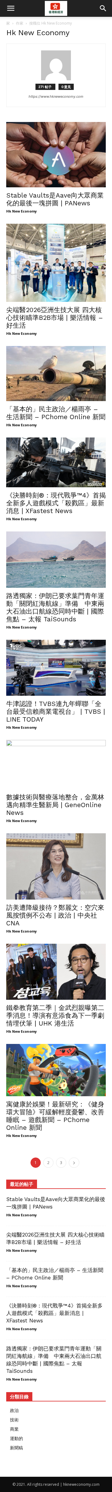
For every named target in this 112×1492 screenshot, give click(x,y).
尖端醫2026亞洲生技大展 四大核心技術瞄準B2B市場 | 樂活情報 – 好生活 (54, 317)
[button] (103, 8)
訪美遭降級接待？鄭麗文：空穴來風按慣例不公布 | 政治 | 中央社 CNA (55, 915)
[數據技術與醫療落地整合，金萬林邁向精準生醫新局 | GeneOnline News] (56, 764)
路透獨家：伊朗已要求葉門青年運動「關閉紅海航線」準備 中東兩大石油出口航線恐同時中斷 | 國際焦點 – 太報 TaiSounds (55, 607)
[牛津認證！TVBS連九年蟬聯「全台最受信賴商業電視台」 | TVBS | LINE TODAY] (56, 668)
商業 (14, 1429)
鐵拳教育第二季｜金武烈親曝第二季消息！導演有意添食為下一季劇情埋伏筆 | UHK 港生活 (55, 1015)
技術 (14, 1420)
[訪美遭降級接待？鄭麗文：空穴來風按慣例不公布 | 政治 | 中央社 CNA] (56, 866)
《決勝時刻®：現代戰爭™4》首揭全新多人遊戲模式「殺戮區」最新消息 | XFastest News (56, 503)
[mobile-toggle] (11, 8)
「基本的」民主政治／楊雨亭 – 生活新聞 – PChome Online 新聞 (55, 413)
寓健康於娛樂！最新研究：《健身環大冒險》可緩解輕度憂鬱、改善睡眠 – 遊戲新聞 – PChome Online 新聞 (55, 1115)
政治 (14, 1410)
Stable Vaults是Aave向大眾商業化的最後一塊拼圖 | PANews (55, 199)
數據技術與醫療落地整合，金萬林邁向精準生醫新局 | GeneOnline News (55, 804)
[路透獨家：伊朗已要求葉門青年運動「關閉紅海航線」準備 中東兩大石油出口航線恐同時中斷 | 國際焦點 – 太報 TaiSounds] (56, 559)
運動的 (16, 1438)
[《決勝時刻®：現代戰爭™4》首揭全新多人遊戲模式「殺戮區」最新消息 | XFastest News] (56, 462)
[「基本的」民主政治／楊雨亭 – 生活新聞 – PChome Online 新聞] (56, 373)
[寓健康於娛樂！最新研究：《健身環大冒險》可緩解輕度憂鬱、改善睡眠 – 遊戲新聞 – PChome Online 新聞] (56, 1070)
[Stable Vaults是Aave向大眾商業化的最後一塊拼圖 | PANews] (56, 154)
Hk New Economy (21, 211)
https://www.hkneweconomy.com (56, 96)
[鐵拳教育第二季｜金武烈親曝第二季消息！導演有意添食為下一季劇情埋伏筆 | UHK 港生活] (56, 972)
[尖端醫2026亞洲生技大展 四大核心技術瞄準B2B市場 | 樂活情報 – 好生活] (56, 263)
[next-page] (74, 1163)
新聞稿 (16, 1448)
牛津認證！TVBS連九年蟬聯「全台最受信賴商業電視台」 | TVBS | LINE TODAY (55, 711)
